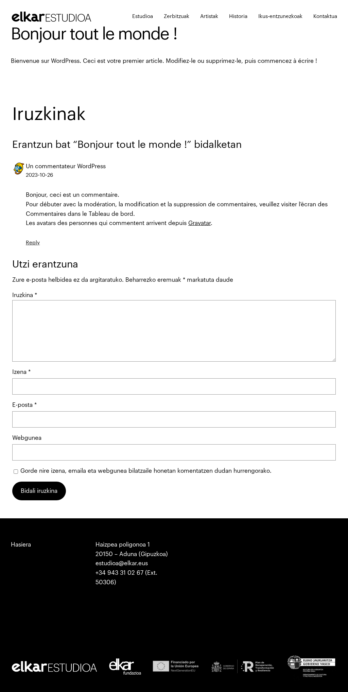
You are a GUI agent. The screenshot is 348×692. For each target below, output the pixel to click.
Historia (21, 573)
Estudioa (22, 563)
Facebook (193, 563)
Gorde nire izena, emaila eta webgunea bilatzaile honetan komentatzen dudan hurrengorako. (146, 471)
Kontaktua (24, 601)
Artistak (21, 582)
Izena (21, 372)
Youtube (191, 554)
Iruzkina (24, 295)
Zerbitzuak (25, 554)
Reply (33, 242)
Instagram (193, 545)
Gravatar (199, 223)
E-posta (24, 405)
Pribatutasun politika (291, 554)
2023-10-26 (39, 175)
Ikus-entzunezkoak (36, 591)
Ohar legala (279, 545)
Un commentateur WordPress (66, 166)
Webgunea (26, 438)
